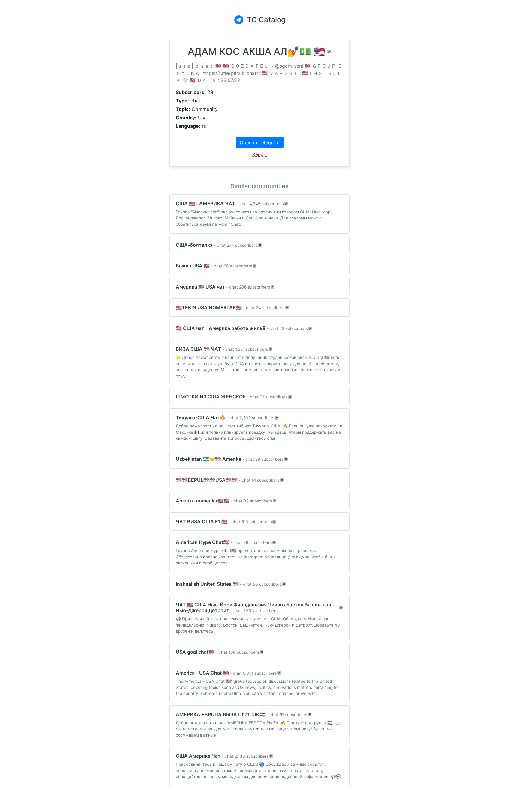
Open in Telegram (260, 142)
